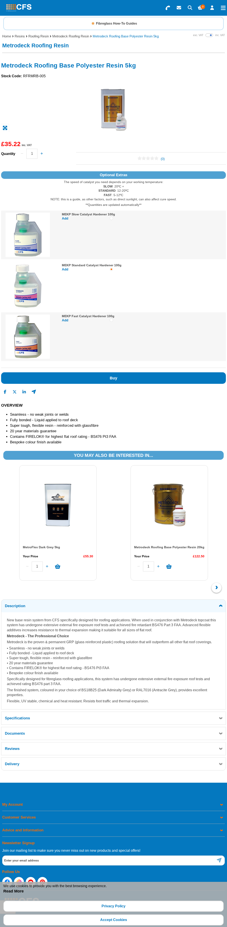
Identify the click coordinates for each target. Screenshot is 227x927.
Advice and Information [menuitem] (22, 830)
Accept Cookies (113, 920)
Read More (13, 891)
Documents (15, 733)
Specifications (17, 718)
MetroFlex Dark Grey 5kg (41, 547)
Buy (113, 378)
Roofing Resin (38, 36)
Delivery (12, 764)
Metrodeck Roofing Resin (70, 36)
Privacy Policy (113, 906)
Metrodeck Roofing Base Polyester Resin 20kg (169, 547)
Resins (20, 36)
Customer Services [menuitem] (19, 817)
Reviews (12, 749)
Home (6, 36)
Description (15, 606)
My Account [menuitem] (12, 804)
